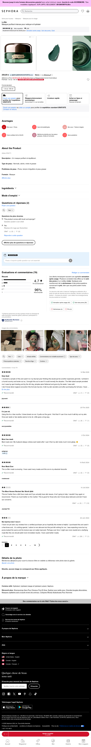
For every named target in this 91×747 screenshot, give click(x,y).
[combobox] (50, 11)
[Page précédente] (2, 545)
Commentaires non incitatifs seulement (51, 356)
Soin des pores (46, 30)
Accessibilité (46, 726)
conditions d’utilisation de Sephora (30, 726)
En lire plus (6, 389)
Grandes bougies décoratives (76, 590)
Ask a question (18, 28)
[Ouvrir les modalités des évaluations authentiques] (21, 320)
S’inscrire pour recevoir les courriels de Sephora (20, 682)
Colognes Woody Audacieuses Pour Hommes (56, 592)
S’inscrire (34, 686)
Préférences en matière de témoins (70, 726)
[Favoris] (82, 11)
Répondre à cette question (13, 235)
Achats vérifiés (31, 356)
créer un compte (25, 108)
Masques (18, 18)
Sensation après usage (34, 30)
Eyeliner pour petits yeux (56, 590)
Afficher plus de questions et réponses (18, 242)
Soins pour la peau (7, 18)
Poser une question (8, 205)
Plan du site (55, 726)
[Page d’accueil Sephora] (10, 11)
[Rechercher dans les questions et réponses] (4, 210)
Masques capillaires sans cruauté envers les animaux (20, 592)
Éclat (53, 30)
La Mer (4, 22)
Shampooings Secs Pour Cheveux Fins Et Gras (30, 590)
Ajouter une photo (8, 563)
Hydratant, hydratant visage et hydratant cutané (29, 586)
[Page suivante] (39, 545)
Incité (17, 349)
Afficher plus (6, 178)
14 (35, 545)
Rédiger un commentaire (80, 272)
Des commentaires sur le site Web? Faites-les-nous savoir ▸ (45, 601)
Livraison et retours (10, 109)
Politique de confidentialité (10, 726)
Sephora (50, 586)
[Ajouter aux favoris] (88, 80)
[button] (40, 75)
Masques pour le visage (30, 18)
